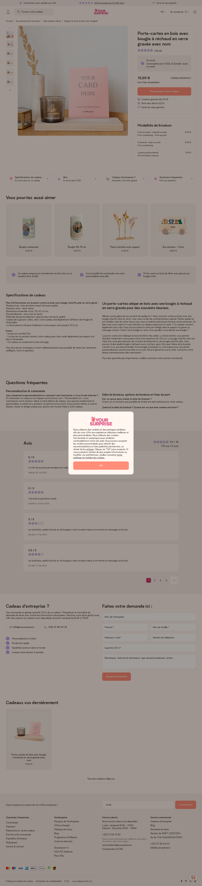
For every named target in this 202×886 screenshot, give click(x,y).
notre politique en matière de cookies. (98, 456)
